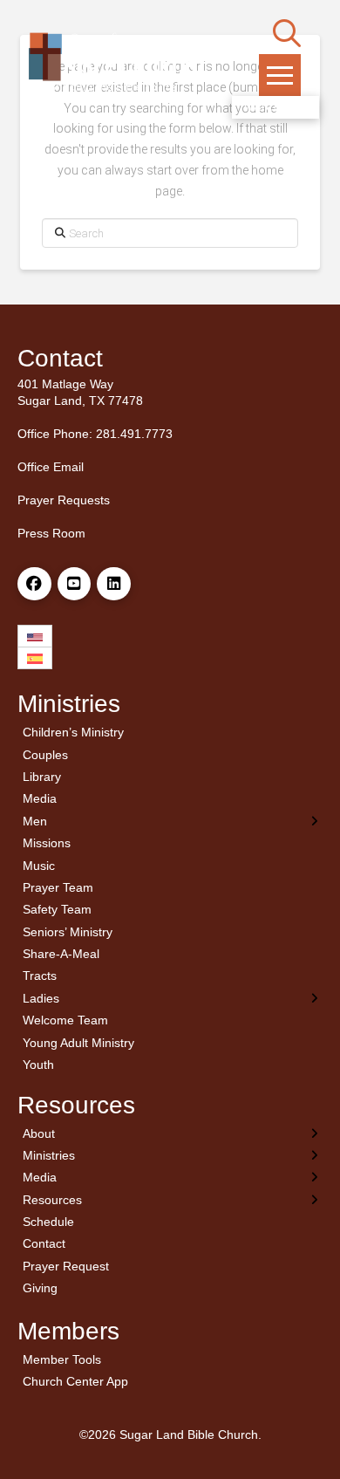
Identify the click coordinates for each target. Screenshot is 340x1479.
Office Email (50, 467)
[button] (287, 33)
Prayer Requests (63, 500)
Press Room (51, 533)
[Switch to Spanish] (34, 658)
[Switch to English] (34, 636)
